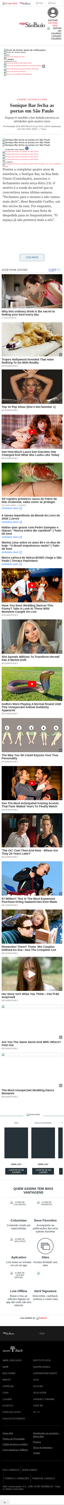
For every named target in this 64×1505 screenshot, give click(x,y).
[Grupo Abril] (10, 3)
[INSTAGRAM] (58, 1333)
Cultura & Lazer (37, 99)
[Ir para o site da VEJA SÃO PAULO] (32, 26)
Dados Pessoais (32, 69)
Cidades (21, 99)
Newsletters (27, 74)
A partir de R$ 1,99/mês (43, 1172)
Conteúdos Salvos (34, 65)
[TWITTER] (53, 1333)
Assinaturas (27, 63)
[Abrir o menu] (4, 25)
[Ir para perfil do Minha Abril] (32, 57)
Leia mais (32, 257)
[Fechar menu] (25, 50)
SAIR (55, 25)
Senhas (22, 71)
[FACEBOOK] (47, 1333)
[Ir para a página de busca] (60, 41)
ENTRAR (53, 23)
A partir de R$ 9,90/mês (16, 1172)
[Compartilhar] (52, 145)
